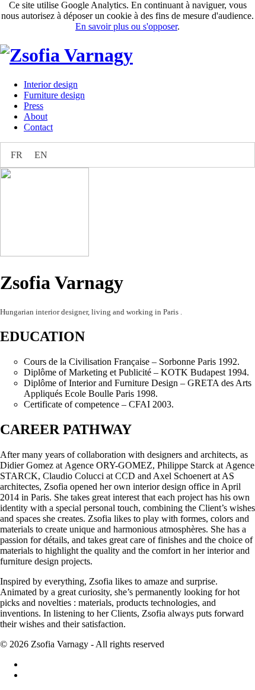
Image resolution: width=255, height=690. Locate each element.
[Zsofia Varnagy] (66, 55)
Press (33, 106)
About (35, 116)
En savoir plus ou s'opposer (126, 26)
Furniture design (54, 95)
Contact (38, 127)
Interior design (51, 84)
